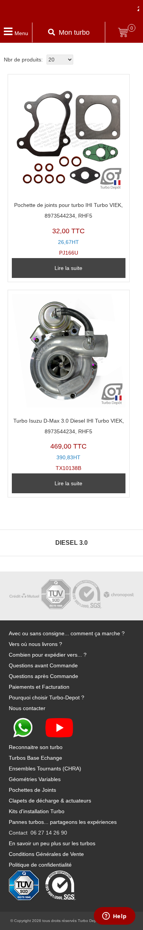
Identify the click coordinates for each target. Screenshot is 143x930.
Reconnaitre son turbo (36, 747)
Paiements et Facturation (39, 687)
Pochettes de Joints (32, 790)
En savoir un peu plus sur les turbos (52, 843)
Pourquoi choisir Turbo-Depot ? (46, 697)
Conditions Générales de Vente (46, 854)
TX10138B (68, 444)
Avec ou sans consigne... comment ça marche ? (67, 633)
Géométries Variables (35, 779)
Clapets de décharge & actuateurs (50, 801)
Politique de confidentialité (40, 865)
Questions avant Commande (43, 665)
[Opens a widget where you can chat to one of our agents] (114, 916)
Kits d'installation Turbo (36, 811)
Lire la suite (68, 268)
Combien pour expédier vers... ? (48, 655)
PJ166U (68, 229)
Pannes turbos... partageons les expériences (63, 822)
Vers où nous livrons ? (35, 644)
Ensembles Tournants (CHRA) (45, 768)
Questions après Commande (43, 676)
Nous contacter (27, 708)
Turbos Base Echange (35, 758)
